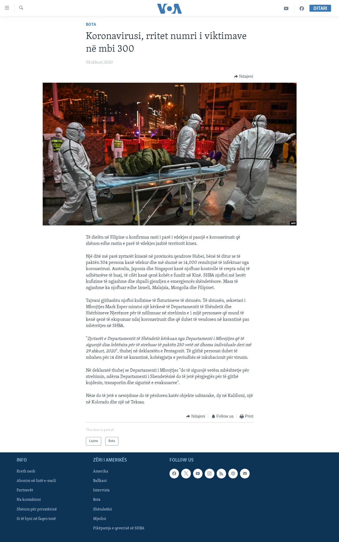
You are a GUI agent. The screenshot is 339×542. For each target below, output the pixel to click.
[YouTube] (286, 8)
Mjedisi (99, 519)
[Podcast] (233, 473)
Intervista (101, 491)
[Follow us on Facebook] (174, 473)
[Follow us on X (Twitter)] (186, 473)
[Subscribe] (244, 473)
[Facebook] (301, 8)
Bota (91, 25)
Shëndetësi (102, 509)
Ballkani (100, 481)
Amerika (100, 472)
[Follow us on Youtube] (198, 473)
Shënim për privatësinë (37, 509)
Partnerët (25, 491)
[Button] (243, 76)
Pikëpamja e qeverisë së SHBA (118, 528)
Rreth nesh (26, 472)
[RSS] (221, 473)
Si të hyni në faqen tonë (36, 519)
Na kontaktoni (29, 500)
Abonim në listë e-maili (36, 481)
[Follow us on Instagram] (209, 473)
